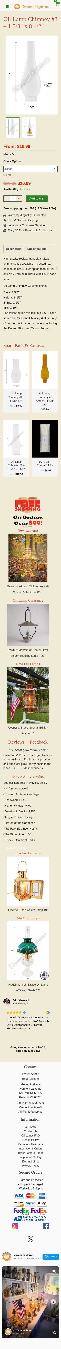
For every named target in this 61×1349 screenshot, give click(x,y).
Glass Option (12, 161)
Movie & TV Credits (28, 777)
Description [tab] (14, 248)
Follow (53, 1256)
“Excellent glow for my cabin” (27, 750)
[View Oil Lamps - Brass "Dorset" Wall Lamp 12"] (29, 127)
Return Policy (30, 1140)
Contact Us (30, 1131)
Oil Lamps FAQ (30, 1135)
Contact (30, 1066)
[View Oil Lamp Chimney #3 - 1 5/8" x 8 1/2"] (12, 127)
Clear (7, 175)
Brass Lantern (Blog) (30, 1153)
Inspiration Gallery (31, 1157)
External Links (30, 1161)
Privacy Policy (30, 1166)
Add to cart (36, 198)
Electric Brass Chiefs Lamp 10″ (28, 910)
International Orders (30, 1148)
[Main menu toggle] (7, 6)
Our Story (30, 1127)
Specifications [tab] (36, 248)
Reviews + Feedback (28, 742)
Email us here (30, 1078)
